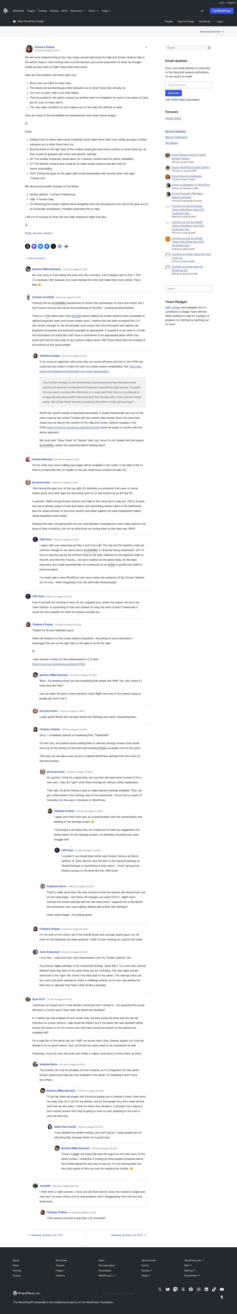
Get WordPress (222, 10)
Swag (146, 1275)
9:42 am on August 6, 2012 (68, 297)
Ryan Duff (38, 999)
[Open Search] (202, 10)
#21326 (76, 315)
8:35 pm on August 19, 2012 (66, 1186)
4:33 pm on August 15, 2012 (79, 772)
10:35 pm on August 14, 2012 (67, 625)
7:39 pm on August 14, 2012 (66, 540)
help (28, 233)
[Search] (209, 48)
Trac (47, 315)
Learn (102, 1260)
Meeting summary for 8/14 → (128, 1235)
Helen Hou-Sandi (65, 1126)
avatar (111, 564)
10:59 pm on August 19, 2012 (82, 1212)
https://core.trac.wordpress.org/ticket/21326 (73, 427)
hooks (103, 748)
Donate (147, 1270)
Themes (60, 1265)
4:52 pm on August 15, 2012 (75, 929)
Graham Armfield (43, 297)
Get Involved (148, 1260)
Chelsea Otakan (45, 47)
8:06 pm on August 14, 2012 (59, 597)
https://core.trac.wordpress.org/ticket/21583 (58, 664)
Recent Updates (175, 131)
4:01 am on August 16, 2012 (72, 1064)
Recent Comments (176, 137)
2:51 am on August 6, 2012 (47, 50)
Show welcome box (210, 31)
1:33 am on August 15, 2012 (74, 729)
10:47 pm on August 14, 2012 (83, 675)
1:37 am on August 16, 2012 (59, 999)
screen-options (42, 233)
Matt (188, 1265)
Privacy (17, 1275)
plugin (76, 1154)
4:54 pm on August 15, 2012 (89, 811)
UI (91, 1218)
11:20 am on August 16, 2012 (90, 1091)
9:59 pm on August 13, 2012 (65, 482)
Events (145, 1265)
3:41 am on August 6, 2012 (75, 269)
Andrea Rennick (42, 459)
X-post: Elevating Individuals (187, 176)
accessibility (59, 303)
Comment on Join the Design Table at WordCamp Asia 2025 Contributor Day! (188, 210)
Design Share (173, 118)
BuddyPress (192, 1275)
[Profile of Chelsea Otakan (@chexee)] (29, 49)
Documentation (107, 1265)
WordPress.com (194, 1260)
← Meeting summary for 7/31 (45, 1235)
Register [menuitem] (231, 2)
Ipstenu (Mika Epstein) (46, 269)
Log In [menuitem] (222, 2)
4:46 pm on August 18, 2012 (81, 886)
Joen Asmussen (50, 951)
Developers (105, 1270)
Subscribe (173, 93)
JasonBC (45, 1185)
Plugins (59, 1270)
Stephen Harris (56, 886)
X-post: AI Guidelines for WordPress (191, 184)
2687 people (172, 307)
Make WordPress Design (31, 21)
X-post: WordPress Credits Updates (191, 167)
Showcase (61, 1260)
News (16, 1265)
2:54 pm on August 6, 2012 (66, 459)
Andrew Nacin (49, 1064)
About (16, 1260)
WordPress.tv (107, 1275)
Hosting (17, 1270)
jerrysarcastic (41, 482)
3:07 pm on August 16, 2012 (104, 1148)
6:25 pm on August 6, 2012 (74, 356)
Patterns (60, 1275)
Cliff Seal (45, 539)
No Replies (171, 143)
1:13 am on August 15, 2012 (71, 711)
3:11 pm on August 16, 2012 (87, 850)
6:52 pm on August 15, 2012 (74, 952)
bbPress (190, 1270)
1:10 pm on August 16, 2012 (90, 1127)
